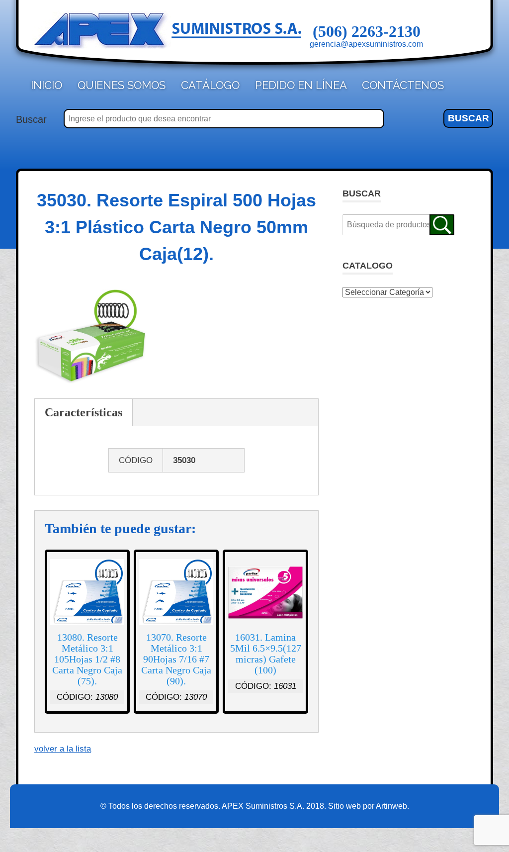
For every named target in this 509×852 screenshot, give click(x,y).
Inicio (46, 85)
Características (83, 412)
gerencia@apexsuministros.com (366, 44)
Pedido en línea (301, 85)
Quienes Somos (122, 85)
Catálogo (210, 85)
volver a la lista (62, 749)
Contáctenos (403, 85)
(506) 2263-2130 (367, 31)
